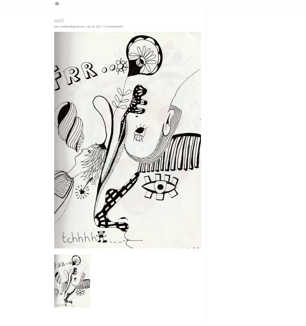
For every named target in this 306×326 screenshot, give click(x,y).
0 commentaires (113, 26)
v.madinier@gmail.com (71, 26)
